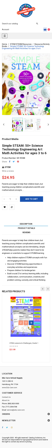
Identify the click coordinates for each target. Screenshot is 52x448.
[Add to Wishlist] (4, 207)
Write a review (8, 171)
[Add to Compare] (11, 207)
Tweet (14, 161)
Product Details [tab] (26, 228)
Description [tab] (26, 224)
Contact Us (6, 397)
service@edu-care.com (16, 410)
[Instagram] (12, 427)
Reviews (26, 232)
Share (9, 161)
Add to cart (31, 199)
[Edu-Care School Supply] (26, 10)
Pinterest (18, 161)
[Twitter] (7, 427)
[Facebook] (2, 427)
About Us (5, 400)
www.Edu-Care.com (9, 388)
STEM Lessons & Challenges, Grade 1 (23, 343)
